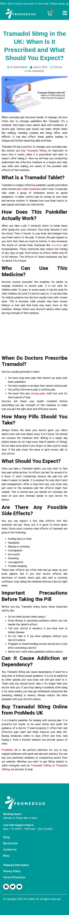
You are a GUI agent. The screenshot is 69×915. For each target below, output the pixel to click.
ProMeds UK (9, 749)
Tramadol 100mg (41, 765)
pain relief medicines (29, 189)
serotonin (57, 245)
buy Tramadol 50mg (33, 150)
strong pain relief (41, 393)
